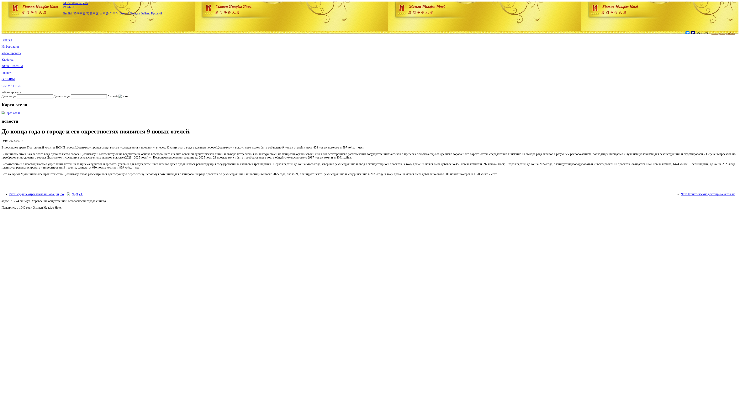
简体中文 (79, 13)
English (67, 13)
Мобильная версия (75, 3)
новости (7, 72)
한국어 (114, 13)
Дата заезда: (9, 96)
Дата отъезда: (62, 96)
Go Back (76, 194)
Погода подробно (723, 33)
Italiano (145, 13)
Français (135, 13)
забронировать (11, 53)
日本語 (104, 13)
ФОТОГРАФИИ (12, 66)
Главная (7, 40)
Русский (68, 6)
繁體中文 (92, 13)
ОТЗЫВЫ (8, 79)
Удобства (7, 59)
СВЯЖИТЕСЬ (11, 85)
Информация (10, 46)
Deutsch (124, 13)
